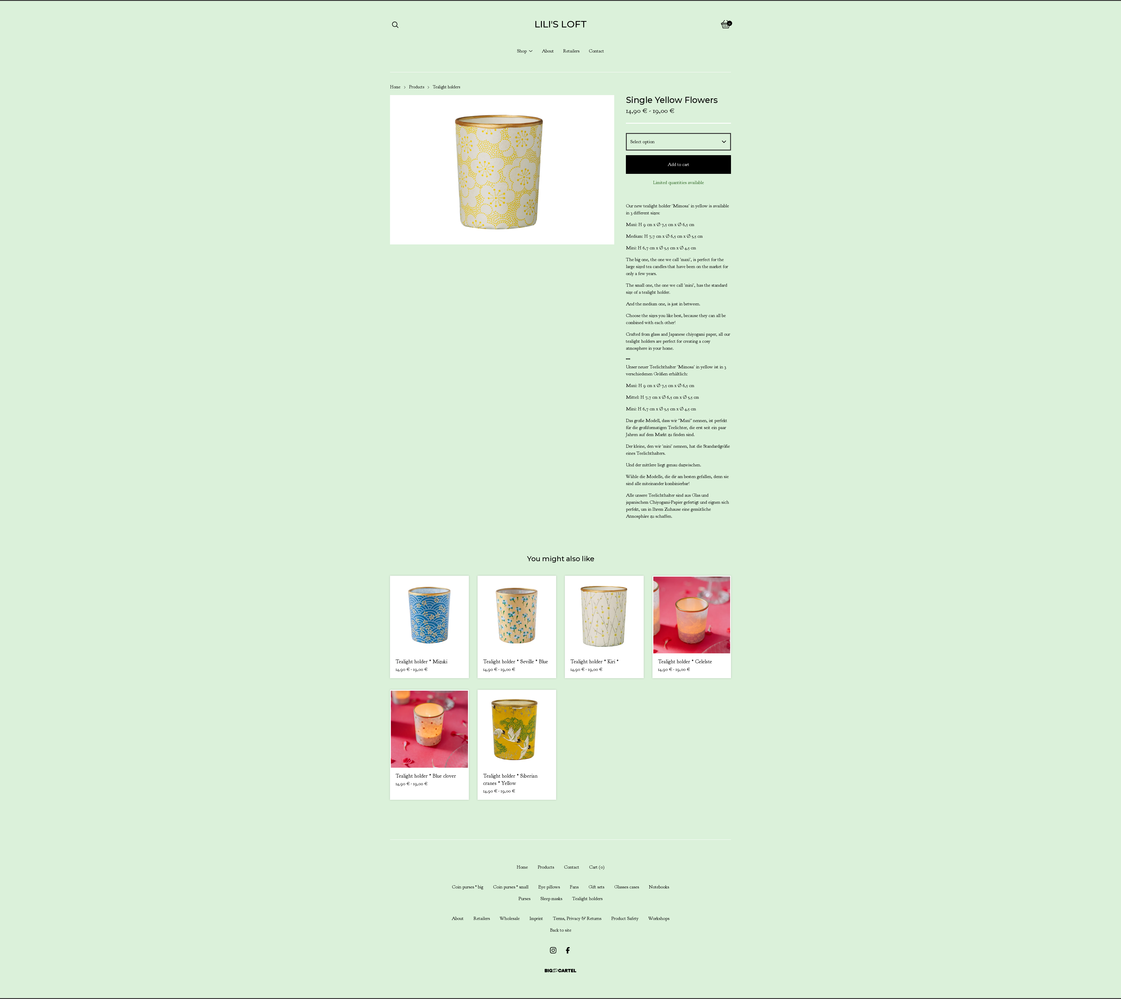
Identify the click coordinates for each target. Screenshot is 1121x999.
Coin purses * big (467, 887)
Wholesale (510, 918)
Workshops (658, 918)
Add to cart (678, 164)
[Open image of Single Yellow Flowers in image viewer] (502, 169)
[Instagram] (553, 950)
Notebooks (659, 887)
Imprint (536, 918)
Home (395, 87)
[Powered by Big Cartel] (560, 970)
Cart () (597, 867)
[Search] (395, 24)
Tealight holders (446, 87)
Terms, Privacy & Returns (577, 918)
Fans (574, 887)
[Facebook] (567, 950)
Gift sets (596, 887)
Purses (524, 899)
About (548, 51)
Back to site (560, 930)
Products (416, 87)
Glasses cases (626, 887)
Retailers (571, 51)
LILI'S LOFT (561, 24)
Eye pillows (549, 887)
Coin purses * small (510, 887)
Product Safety (624, 918)
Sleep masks (551, 899)
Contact (596, 51)
